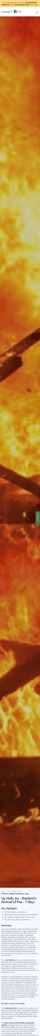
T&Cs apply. (34, 5)
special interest (16, 891)
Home (3, 891)
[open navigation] (37, 13)
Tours (8, 891)
